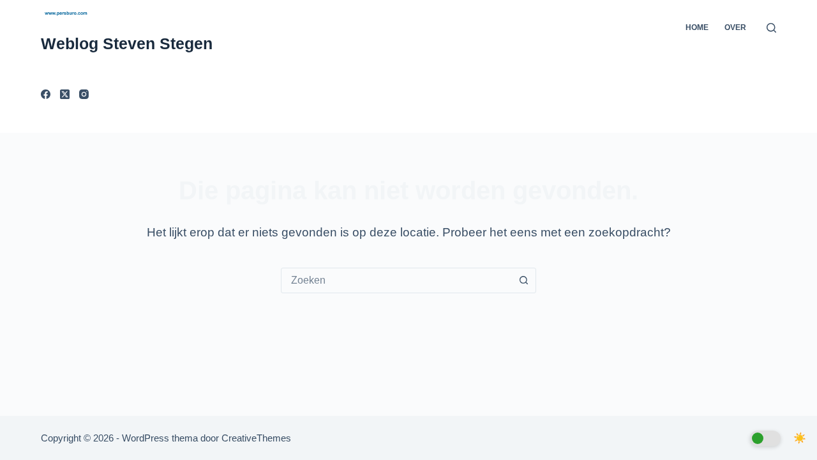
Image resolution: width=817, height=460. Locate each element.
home (697, 27)
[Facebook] (45, 94)
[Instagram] (84, 94)
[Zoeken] (771, 28)
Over (735, 27)
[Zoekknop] (523, 280)
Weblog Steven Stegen (127, 43)
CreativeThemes (256, 438)
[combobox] (396, 280)
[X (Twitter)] (65, 94)
